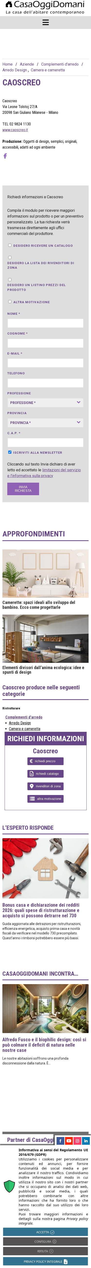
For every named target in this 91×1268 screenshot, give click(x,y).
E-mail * (14, 353)
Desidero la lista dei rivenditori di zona (40, 265)
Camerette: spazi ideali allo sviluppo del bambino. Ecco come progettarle (38, 605)
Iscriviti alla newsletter (37, 452)
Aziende (27, 64)
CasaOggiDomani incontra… (40, 974)
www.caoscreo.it (15, 130)
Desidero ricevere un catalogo (43, 245)
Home (7, 64)
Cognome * (17, 333)
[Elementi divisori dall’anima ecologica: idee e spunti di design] (45, 639)
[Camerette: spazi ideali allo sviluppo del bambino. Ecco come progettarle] (45, 573)
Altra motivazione (31, 302)
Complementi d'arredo (60, 64)
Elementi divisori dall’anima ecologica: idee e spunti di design (43, 670)
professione (19, 393)
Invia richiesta (23, 489)
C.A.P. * (13, 433)
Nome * (13, 313)
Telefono (16, 373)
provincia (17, 413)
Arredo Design (14, 70)
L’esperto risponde (28, 828)
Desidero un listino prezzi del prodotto (36, 287)
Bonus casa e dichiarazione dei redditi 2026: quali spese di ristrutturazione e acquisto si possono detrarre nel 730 (40, 910)
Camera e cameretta (48, 70)
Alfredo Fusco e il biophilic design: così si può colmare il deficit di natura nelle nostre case (44, 1045)
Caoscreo (45, 751)
